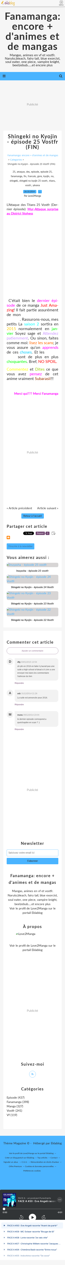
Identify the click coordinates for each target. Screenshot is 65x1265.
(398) (18, 1102)
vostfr (28, 185)
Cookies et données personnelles (39, 1166)
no (52, 176)
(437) (15, 1097)
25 (14, 172)
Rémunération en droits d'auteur (45, 1162)
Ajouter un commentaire (32, 651)
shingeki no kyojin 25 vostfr (33, 181)
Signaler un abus (11, 1162)
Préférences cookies (32, 1171)
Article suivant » (47, 508)
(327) (15, 1106)
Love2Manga (39, 908)
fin (25, 176)
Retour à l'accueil (32, 516)
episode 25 (46, 172)
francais (32, 176)
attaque (21, 172)
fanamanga (16, 176)
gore (39, 176)
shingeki (14, 181)
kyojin (46, 176)
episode (35, 172)
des (28, 172)
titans (52, 181)
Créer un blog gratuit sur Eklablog (19, 1158)
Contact (54, 1158)
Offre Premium (15, 1166)
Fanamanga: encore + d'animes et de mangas (32, 32)
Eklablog (56, 1143)
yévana (36, 185)
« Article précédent (19, 508)
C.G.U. (25, 1162)
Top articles (42, 1158)
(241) (14, 1110)
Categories (16, 159)
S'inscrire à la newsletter (20, 546)
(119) (12, 1115)
